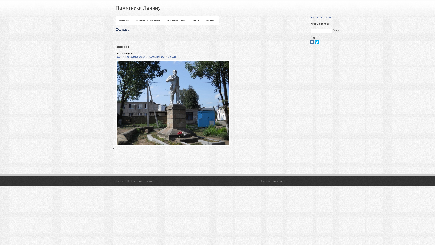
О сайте (210, 20)
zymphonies (276, 181)
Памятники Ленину (142, 181)
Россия (119, 57)
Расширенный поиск (321, 17)
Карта (196, 20)
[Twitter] (317, 42)
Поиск (336, 30)
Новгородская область (136, 57)
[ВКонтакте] (312, 42)
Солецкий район (157, 57)
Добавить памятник (148, 20)
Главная (124, 20)
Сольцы (172, 57)
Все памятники (176, 20)
